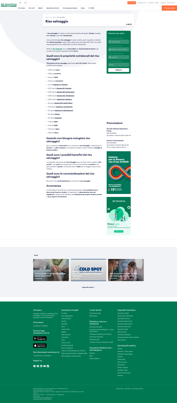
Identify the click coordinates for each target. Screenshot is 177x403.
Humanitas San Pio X (124, 318)
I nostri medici (65, 329)
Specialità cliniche (52, 8)
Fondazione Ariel (94, 339)
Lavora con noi (171, 2)
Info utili (31, 8)
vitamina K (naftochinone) (64, 110)
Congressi (162, 2)
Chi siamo (21, 8)
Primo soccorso (122, 362)
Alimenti (120, 348)
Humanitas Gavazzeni (124, 326)
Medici (40, 8)
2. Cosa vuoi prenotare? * (115, 46)
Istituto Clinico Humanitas (125, 316)
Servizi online (131, 2)
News (83, 8)
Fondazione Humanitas (96, 337)
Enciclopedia (53, 17)
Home (46, 17)
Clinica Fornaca (122, 332)
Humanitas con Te (142, 2)
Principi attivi (121, 359)
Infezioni (120, 357)
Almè (90, 356)
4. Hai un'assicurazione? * (115, 61)
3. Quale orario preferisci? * (116, 53)
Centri (63, 326)
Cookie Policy (127, 388)
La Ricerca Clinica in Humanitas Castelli (101, 342)
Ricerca (157, 2)
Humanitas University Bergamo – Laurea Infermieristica (101, 330)
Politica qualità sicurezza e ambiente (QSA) (74, 353)
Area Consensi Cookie (137, 388)
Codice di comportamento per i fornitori (73, 350)
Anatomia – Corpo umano (125, 351)
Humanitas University (95, 327)
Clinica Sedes (122, 340)
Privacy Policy (119, 388)
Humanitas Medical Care (125, 321)
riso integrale (57, 49)
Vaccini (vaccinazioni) (124, 373)
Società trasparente (67, 345)
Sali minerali (121, 365)
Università (150, 2)
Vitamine (120, 375)
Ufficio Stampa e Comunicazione (71, 356)
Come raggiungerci (67, 316)
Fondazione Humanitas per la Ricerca (100, 334)
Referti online (93, 316)
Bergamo (92, 353)
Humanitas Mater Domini (125, 324)
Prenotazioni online (95, 313)
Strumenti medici (123, 370)
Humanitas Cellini (123, 329)
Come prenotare (66, 318)
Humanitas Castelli (123, 313)
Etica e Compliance (67, 348)
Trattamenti (64, 337)
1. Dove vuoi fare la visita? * (116, 38)
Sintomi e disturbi (123, 367)
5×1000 (91, 8)
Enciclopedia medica (70, 8)
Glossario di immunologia (125, 354)
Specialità (64, 324)
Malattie (63, 332)
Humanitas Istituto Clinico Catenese (128, 337)
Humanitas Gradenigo (124, 334)
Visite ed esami (65, 334)
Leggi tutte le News (88, 287)
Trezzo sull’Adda (94, 358)
